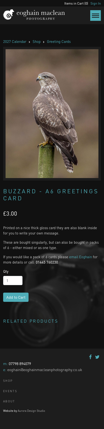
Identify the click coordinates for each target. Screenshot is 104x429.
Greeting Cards (59, 41)
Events (10, 391)
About (9, 401)
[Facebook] (90, 357)
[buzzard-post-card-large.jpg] (52, 114)
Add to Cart (15, 297)
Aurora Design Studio (31, 411)
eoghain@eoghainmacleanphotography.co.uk (44, 369)
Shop (37, 41)
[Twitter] (97, 357)
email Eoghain (80, 257)
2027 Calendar (14, 41)
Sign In (95, 3)
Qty (5, 271)
